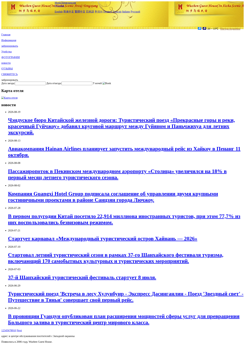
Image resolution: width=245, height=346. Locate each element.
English (59, 11)
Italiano (126, 11)
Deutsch (107, 11)
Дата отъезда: (54, 83)
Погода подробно (230, 28)
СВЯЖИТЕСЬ (9, 74)
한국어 (99, 11)
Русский (59, 5)
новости (6, 63)
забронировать (9, 45)
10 (14, 330)
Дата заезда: (8, 83)
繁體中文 (80, 11)
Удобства (6, 51)
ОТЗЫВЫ (7, 68)
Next (19, 330)
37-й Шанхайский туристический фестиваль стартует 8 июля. (82, 277)
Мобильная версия (65, 2)
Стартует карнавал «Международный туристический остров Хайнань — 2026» (102, 239)
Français (117, 11)
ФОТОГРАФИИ (10, 57)
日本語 (90, 11)
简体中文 (68, 11)
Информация (8, 40)
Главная (5, 34)
